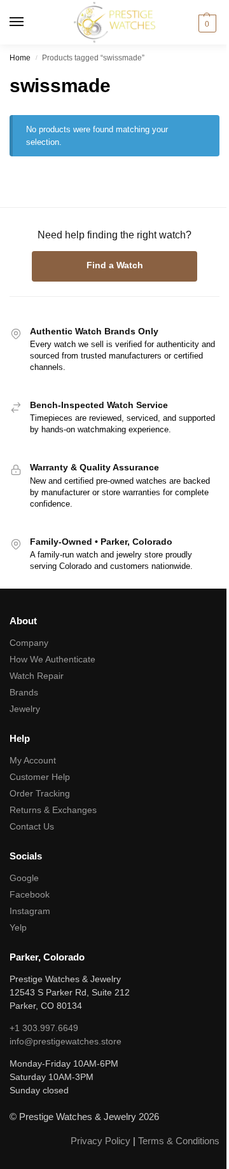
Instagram (30, 911)
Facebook (30, 894)
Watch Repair (37, 676)
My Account (33, 760)
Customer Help (40, 777)
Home (20, 57)
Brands (24, 692)
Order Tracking (40, 793)
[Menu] (29, 22)
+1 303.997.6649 (44, 1028)
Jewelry (25, 709)
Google (24, 878)
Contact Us (32, 826)
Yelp (18, 927)
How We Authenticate (52, 659)
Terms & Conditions (178, 1140)
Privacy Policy (100, 1140)
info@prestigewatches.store (65, 1041)
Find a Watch (115, 265)
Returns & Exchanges (53, 810)
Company (29, 643)
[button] (205, 23)
